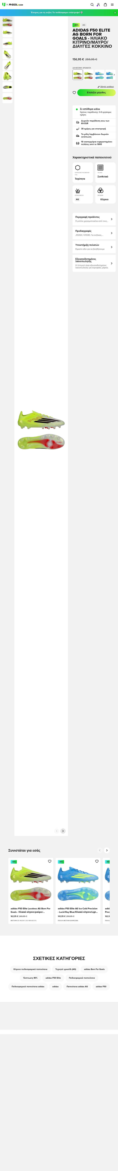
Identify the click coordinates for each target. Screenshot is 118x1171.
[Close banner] (115, 12)
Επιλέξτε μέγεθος (96, 92)
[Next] (107, 850)
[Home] (12, 4)
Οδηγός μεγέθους (107, 87)
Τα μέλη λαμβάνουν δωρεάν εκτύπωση (95, 135)
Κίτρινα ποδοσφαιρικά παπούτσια (30, 969)
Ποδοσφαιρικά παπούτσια (82, 978)
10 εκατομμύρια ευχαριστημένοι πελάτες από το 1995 (96, 143)
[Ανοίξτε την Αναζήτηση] (92, 5)
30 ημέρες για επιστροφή (93, 129)
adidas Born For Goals (94, 969)
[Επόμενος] (63, 831)
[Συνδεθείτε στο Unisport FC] (98, 4)
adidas (55, 987)
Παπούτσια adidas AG (77, 987)
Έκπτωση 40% (30, 978)
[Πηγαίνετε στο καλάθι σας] (105, 4)
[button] (7, 32)
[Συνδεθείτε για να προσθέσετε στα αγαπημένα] (74, 92)
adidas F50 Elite (53, 978)
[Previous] (100, 850)
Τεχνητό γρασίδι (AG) (65, 969)
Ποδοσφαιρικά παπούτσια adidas (28, 987)
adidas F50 (101, 987)
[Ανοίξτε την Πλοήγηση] (112, 4)
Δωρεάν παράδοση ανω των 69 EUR (95, 122)
